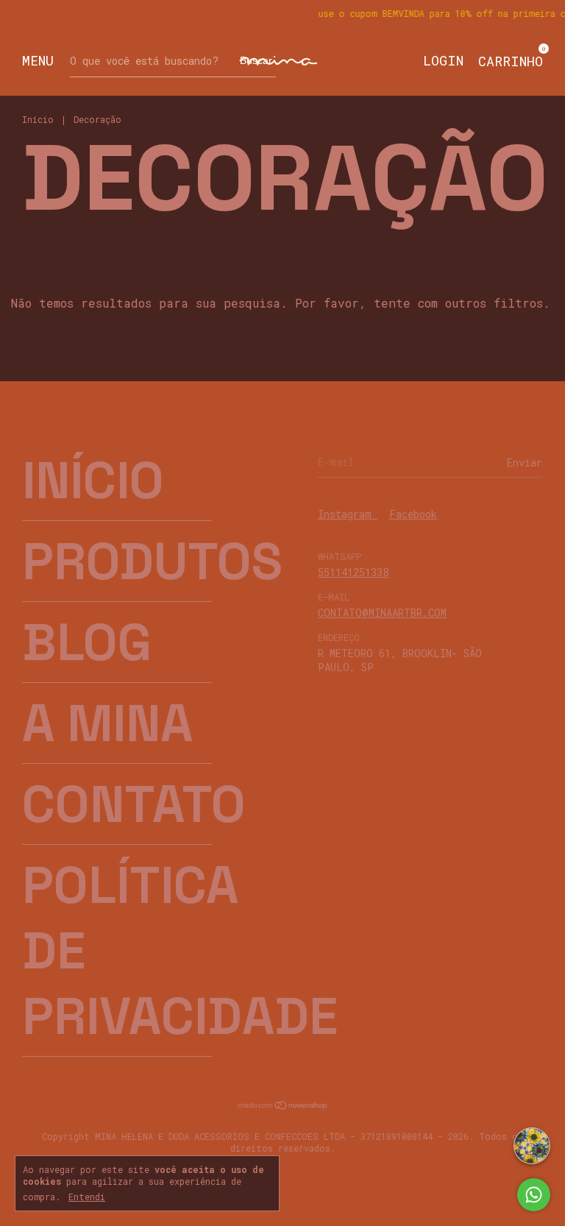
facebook (413, 514)
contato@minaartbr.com (382, 613)
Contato (134, 804)
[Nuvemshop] (283, 1106)
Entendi (86, 1196)
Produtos (152, 561)
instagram (347, 514)
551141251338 (353, 572)
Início (38, 119)
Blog (87, 642)
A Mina (107, 723)
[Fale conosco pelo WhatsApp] (533, 1194)
